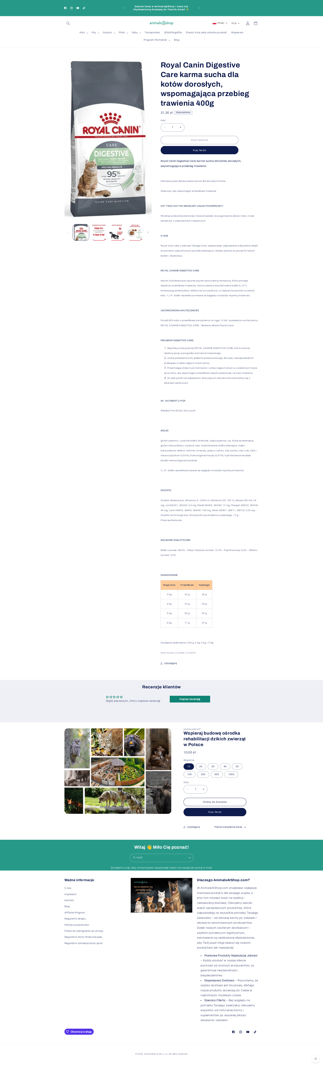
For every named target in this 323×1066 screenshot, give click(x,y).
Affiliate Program (74, 912)
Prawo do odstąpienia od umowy (83, 931)
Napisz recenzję (190, 699)
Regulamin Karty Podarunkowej (83, 937)
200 (203, 774)
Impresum (70, 894)
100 (189, 774)
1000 (231, 774)
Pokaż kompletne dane (228, 827)
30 (212, 766)
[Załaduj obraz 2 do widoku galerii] (99, 232)
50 (237, 766)
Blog (67, 906)
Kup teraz (199, 150)
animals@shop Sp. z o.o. (156, 1054)
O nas (67, 888)
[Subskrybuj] (189, 858)
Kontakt (69, 900)
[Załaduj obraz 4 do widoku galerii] (135, 232)
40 (225, 766)
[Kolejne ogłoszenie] (199, 8)
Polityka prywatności (76, 925)
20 (200, 766)
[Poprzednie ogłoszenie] (123, 8)
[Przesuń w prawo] (148, 232)
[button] (68, 23)
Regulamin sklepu (75, 918)
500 (216, 774)
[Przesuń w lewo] (68, 232)
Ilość (163, 120)
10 (188, 766)
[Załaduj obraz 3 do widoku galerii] (117, 232)
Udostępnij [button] (170, 663)
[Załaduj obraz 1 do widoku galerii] (81, 232)
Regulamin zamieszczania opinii (83, 943)
